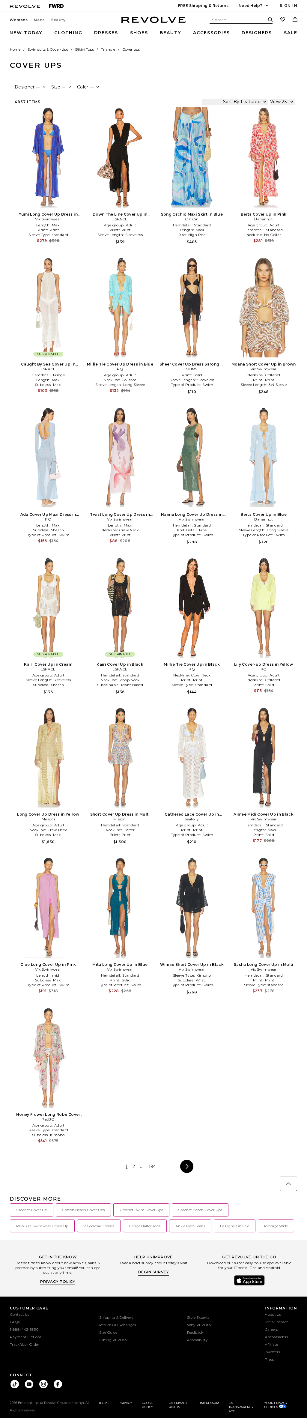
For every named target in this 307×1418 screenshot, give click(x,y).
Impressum (209, 1403)
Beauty (58, 20)
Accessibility (197, 1340)
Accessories (211, 32)
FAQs (14, 1322)
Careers (271, 1329)
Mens (39, 20)
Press (269, 1359)
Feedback (195, 1332)
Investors (272, 1352)
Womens (19, 20)
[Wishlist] (282, 20)
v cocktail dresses (98, 1226)
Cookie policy (148, 1405)
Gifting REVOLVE (114, 1340)
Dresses (106, 32)
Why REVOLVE (200, 1325)
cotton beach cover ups (83, 1210)
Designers (257, 32)
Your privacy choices (276, 1405)
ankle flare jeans (190, 1226)
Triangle (108, 49)
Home (15, 49)
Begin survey (153, 1272)
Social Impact (276, 1322)
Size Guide (108, 1332)
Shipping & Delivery (116, 1317)
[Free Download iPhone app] (249, 1285)
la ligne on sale (234, 1226)
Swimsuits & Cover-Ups (48, 49)
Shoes (139, 32)
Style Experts (198, 1317)
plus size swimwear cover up (42, 1226)
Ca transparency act (241, 1407)
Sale (290, 32)
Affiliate (271, 1344)
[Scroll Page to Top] (288, 1184)
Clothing (68, 32)
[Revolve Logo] (153, 23)
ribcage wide (276, 1226)
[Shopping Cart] (295, 20)
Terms (104, 1403)
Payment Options (25, 1337)
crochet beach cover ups (200, 1210)
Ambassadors (276, 1337)
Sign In (288, 5)
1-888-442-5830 (24, 1329)
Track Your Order (24, 1344)
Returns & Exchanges (117, 1325)
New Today (26, 32)
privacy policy (57, 1281)
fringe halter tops (144, 1226)
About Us (273, 1314)
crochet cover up (31, 1210)
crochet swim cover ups (141, 1210)
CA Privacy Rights (178, 1405)
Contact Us (19, 1314)
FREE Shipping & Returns (203, 5)
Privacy (125, 1403)
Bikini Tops (84, 49)
